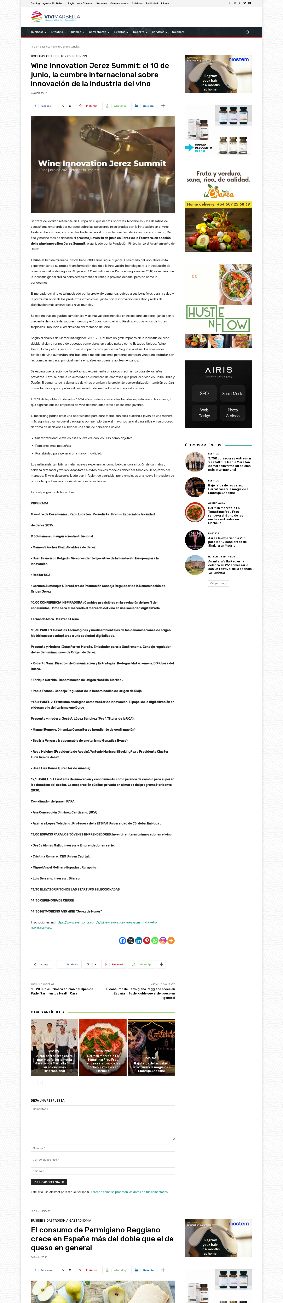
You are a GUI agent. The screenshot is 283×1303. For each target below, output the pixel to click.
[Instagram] (234, 3)
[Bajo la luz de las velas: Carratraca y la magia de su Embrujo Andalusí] (151, 1047)
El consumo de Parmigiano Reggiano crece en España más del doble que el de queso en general (140, 993)
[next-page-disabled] (40, 1082)
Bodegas (38, 56)
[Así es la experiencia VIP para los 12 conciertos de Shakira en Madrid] (195, 540)
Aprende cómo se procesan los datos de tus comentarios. (129, 1192)
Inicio (34, 46)
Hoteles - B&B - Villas (222, 557)
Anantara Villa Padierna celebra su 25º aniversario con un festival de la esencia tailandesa (230, 567)
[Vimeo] (244, 3)
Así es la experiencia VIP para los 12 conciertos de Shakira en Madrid (227, 541)
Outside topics (58, 56)
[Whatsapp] (154, 940)
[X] (239, 3)
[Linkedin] (138, 940)
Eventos (53, 1051)
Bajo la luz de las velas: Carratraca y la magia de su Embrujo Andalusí (151, 1067)
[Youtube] (249, 3)
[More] (163, 106)
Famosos (213, 533)
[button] (247, 32)
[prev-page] (33, 1082)
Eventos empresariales (66, 46)
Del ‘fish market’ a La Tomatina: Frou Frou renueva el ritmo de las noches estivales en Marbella (102, 1063)
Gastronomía (102, 1051)
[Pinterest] (146, 940)
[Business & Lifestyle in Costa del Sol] (60, 17)
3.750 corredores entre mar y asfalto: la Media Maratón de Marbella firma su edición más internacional (55, 1063)
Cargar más (217, 583)
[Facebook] (229, 3)
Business (45, 46)
